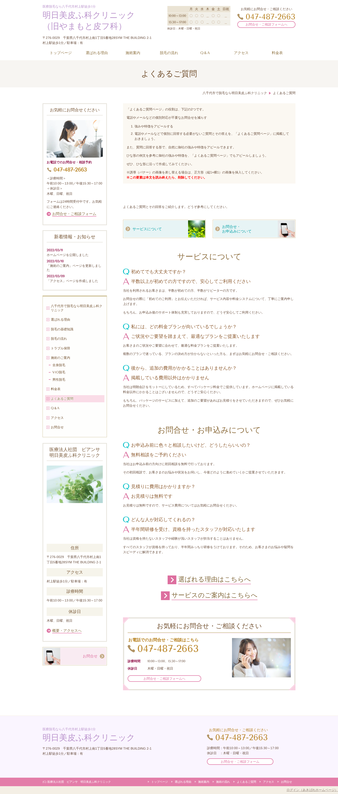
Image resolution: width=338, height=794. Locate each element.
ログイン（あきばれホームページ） (312, 790)
